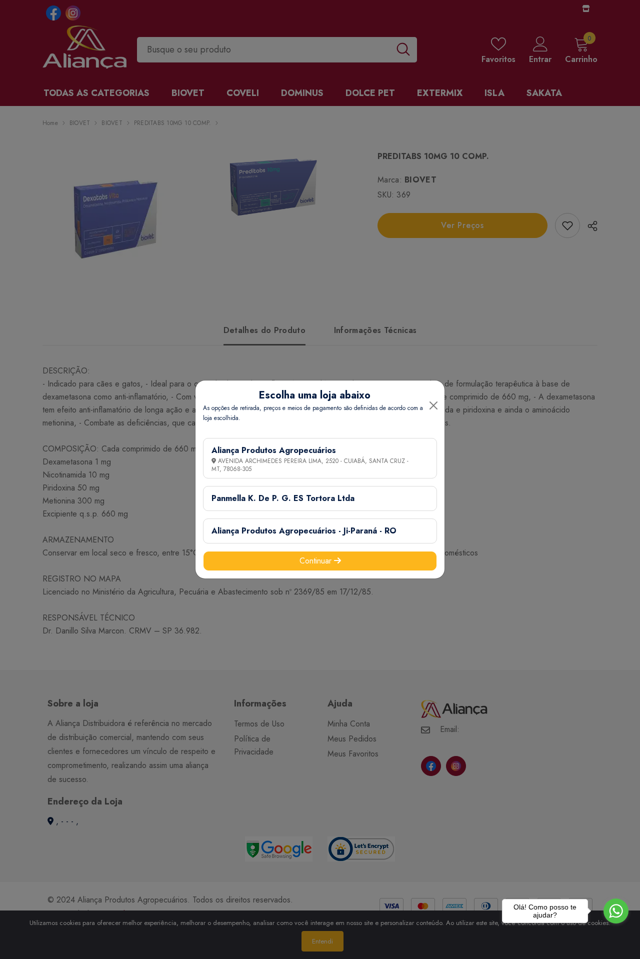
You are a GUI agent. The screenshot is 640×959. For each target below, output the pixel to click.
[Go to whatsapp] (616, 911)
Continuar (317, 560)
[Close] (433, 406)
